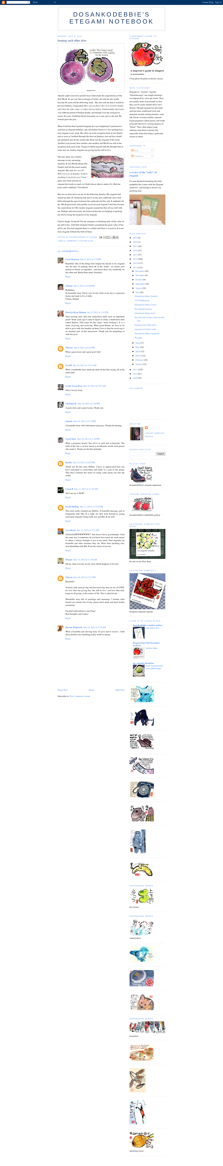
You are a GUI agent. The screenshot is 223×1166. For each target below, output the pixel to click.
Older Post (120, 689)
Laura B (69, 488)
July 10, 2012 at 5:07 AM (94, 385)
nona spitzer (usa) (152, 627)
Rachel (68, 462)
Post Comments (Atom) (80, 696)
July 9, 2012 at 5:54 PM (90, 259)
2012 (135, 267)
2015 (135, 254)
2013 (135, 263)
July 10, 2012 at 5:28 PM (88, 438)
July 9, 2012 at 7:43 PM (97, 312)
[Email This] (104, 237)
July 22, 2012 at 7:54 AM (94, 627)
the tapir (138, 337)
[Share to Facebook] (114, 237)
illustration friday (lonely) (146, 296)
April (138, 351)
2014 (135, 258)
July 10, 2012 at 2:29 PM (89, 403)
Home (91, 689)
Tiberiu (68, 577)
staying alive (86, 241)
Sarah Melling (72, 506)
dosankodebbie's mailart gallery (148, 625)
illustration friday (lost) (145, 313)
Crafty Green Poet (73, 385)
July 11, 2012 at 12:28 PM (91, 506)
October (139, 279)
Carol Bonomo (72, 259)
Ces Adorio (70, 530)
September (140, 283)
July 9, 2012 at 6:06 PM (84, 285)
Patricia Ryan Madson (75, 312)
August (138, 288)
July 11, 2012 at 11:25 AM (86, 488)
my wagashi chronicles (143, 663)
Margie (68, 559)
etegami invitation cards (145, 329)
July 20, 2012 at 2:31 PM (84, 577)
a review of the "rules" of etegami (143, 173)
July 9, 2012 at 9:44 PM (84, 347)
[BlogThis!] (108, 237)
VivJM (68, 365)
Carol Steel (70, 438)
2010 (135, 373)
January (139, 364)
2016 (135, 250)
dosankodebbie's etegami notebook (111, 18)
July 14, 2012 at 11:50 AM (85, 559)
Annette (68, 421)
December (140, 271)
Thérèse (69, 347)
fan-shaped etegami (143, 308)
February (139, 359)
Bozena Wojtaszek (73, 627)
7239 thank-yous (142, 300)
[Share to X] (111, 237)
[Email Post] (100, 237)
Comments (138, 156)
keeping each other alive (145, 324)
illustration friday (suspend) (147, 333)
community (72, 241)
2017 (135, 246)
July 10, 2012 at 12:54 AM (84, 365)
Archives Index (151, 648)
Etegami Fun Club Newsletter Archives (146, 644)
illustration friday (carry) (145, 304)
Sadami (68, 285)
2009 (135, 378)
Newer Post (62, 689)
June (137, 342)
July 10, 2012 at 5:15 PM (84, 421)
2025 (135, 237)
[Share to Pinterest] (117, 237)
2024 (135, 241)
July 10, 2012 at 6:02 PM (84, 462)
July (137, 292)
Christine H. (71, 403)
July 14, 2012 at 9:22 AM (88, 530)
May (137, 347)
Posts (135, 150)
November (140, 275)
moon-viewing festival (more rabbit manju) (154, 667)
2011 (135, 369)
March (138, 355)
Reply (68, 276)
